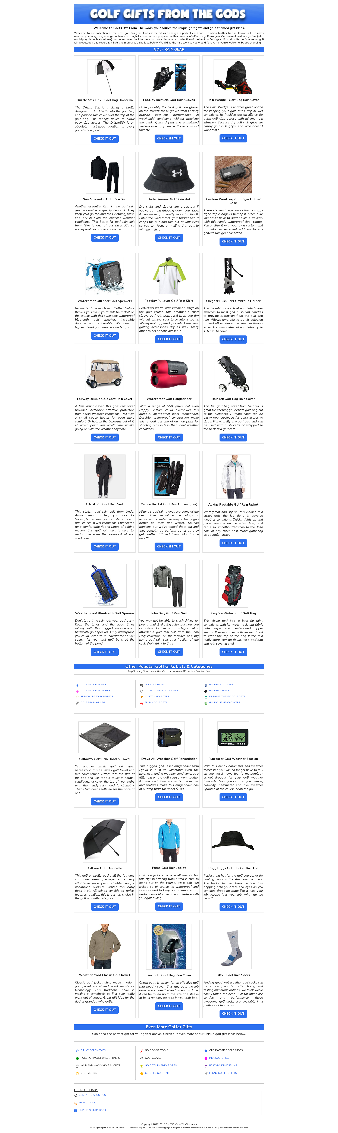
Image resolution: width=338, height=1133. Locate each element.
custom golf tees (157, 696)
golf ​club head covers (224, 702)
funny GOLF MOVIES (93, 1050)
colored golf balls (158, 1073)
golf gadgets (154, 684)
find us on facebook (92, 1110)
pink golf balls (219, 1058)
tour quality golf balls (161, 690)
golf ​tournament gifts (161, 1065)
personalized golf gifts (97, 696)
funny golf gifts (156, 702)
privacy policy (88, 1102)
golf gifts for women (95, 690)
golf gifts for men (93, 684)
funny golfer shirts (223, 1073)
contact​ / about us (92, 1095)
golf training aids (93, 702)
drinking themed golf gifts (227, 696)
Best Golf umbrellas (223, 1065)
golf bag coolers (221, 684)
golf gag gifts (219, 690)
